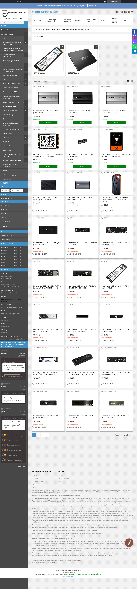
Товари (60, 475)
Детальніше (93, 6)
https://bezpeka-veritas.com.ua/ (11, 307)
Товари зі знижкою (7, 30)
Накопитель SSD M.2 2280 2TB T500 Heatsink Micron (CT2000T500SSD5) (80, 373)
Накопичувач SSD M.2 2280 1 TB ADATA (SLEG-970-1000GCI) (47, 417)
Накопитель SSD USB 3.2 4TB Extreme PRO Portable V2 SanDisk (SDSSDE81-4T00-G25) (115, 199)
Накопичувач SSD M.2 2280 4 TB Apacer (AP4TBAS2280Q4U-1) (81, 155)
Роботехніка (7, 146)
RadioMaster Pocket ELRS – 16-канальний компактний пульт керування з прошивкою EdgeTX (14, 424)
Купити (48, 123)
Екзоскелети (7, 179)
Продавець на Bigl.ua (68, 572)
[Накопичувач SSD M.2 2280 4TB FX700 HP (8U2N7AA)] (116, 316)
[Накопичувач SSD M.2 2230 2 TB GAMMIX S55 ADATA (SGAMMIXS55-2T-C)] (48, 141)
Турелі (5, 171)
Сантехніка (6, 137)
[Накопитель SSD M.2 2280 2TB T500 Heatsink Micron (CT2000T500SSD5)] (82, 359)
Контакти (78, 20)
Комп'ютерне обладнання (71, 29)
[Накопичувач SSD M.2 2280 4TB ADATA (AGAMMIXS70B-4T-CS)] (116, 359)
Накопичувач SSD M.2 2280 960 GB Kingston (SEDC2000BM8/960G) (46, 373)
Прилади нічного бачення (11, 83)
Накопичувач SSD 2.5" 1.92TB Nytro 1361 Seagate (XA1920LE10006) (116, 155)
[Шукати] (26, 22)
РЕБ (4, 38)
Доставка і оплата (67, 20)
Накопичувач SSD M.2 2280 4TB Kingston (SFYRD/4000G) (82, 244)
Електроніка (7, 150)
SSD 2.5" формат (73, 73)
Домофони (6, 119)
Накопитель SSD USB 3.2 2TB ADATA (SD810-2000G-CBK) (114, 112)
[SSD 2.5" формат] (82, 60)
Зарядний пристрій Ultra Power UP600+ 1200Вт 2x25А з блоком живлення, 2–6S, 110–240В (14, 367)
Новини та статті (115, 20)
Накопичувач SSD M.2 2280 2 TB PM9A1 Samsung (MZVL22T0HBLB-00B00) (47, 287)
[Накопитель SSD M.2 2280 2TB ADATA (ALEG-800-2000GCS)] (116, 403)
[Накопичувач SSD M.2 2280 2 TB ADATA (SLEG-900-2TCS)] (82, 403)
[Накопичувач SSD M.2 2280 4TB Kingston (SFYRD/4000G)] (82, 230)
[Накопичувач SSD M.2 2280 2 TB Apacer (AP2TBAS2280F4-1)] (48, 316)
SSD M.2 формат (39, 73)
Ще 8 (5, 226)
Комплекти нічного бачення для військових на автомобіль (13, 49)
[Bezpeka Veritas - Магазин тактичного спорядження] (14, 13)
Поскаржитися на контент (76, 574)
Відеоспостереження (10, 110)
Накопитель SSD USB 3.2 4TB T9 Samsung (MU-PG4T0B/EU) (45, 198)
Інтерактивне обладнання (12, 160)
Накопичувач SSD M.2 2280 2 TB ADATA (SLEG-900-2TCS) (81, 417)
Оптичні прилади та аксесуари (13, 102)
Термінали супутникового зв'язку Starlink (11, 97)
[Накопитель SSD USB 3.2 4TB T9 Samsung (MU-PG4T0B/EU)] (48, 184)
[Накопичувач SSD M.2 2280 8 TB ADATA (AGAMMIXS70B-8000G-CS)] (82, 273)
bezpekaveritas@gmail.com (10, 314)
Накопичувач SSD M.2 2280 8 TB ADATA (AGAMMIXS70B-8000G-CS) (81, 287)
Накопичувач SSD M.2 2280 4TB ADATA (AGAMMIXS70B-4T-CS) (115, 373)
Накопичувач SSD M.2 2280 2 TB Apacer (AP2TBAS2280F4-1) (47, 330)
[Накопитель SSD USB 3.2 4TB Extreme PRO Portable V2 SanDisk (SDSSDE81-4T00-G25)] (116, 184)
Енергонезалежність (10, 75)
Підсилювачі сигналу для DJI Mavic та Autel (12, 43)
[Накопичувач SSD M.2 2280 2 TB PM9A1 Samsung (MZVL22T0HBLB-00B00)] (48, 273)
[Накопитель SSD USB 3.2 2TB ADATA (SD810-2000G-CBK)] (116, 98)
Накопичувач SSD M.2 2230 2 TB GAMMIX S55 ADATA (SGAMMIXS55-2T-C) (48, 155)
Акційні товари (63, 479)
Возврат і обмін (38, 485)
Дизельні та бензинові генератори (10, 124)
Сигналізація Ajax (8, 115)
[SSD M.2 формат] (48, 60)
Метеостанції (7, 133)
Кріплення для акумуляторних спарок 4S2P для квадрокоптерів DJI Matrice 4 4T (14, 399)
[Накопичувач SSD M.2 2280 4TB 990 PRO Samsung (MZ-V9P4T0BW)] (116, 230)
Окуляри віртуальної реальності (10, 165)
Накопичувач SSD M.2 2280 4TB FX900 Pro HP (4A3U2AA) (115, 287)
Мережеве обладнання (11, 129)
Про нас (104, 20)
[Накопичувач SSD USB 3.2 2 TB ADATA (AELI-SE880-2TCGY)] (82, 184)
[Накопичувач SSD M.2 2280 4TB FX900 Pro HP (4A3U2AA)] (116, 273)
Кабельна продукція (10, 175)
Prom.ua (78, 570)
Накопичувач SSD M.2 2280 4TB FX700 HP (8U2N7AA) (115, 330)
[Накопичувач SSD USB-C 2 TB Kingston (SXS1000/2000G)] (48, 230)
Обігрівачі (6, 142)
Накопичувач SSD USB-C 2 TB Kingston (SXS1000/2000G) (47, 244)
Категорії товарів (7, 34)
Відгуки (60, 482)
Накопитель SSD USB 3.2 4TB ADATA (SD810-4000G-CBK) (80, 112)
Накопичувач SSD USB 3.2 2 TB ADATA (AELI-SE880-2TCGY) (81, 198)
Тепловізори (7, 65)
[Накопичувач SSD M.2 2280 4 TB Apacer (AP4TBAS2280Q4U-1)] (82, 141)
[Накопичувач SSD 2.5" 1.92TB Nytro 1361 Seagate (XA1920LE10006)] (116, 141)
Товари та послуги (43, 29)
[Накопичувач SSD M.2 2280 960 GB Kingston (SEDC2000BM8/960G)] (48, 359)
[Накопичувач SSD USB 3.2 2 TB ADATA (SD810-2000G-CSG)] (48, 98)
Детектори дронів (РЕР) (11, 61)
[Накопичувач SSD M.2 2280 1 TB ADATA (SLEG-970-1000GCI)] (48, 403)
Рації (4, 79)
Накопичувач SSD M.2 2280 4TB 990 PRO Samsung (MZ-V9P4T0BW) (116, 244)
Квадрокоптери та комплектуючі (9, 56)
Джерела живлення (9, 106)
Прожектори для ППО (10, 92)
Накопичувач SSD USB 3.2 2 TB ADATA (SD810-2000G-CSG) (47, 112)
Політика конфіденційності (52, 20)
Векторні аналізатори (10, 88)
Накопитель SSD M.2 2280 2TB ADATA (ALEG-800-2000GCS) (115, 417)
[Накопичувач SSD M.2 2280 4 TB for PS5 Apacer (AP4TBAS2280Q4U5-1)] (82, 316)
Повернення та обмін (91, 20)
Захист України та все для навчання (11, 155)
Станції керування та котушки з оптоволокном (13, 70)
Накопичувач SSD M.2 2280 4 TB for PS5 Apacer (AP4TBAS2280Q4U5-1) (81, 330)
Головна (37, 20)
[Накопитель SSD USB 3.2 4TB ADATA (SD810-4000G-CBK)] (82, 98)
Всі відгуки (21, 466)
